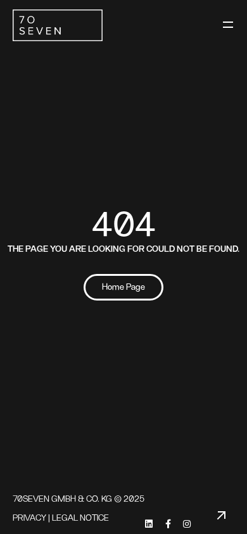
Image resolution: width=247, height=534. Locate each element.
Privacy (29, 518)
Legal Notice (80, 518)
